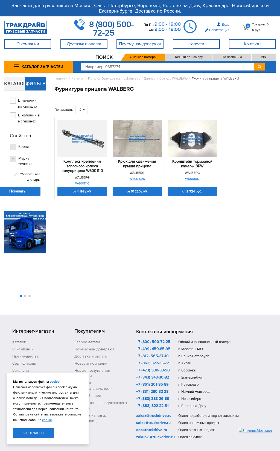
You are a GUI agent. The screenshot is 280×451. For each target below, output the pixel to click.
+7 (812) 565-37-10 (152, 356)
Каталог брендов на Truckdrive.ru (114, 78)
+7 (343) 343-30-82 (152, 377)
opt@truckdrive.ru (151, 430)
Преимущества (25, 356)
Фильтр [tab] (36, 83)
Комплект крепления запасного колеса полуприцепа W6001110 (82, 166)
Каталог (77, 78)
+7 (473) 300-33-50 (153, 370)
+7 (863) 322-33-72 (152, 363)
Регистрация (219, 30)
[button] (21, 296)
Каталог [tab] (14, 83)
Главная (61, 78)
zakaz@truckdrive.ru (153, 416)
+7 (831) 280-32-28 (152, 392)
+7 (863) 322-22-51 (152, 406)
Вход (225, 24)
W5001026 (137, 179)
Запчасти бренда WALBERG (166, 78)
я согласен (34, 433)
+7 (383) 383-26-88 (152, 399)
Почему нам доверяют (94, 349)
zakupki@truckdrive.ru (155, 437)
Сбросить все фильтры (30, 177)
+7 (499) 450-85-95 (153, 349)
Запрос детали (87, 342)
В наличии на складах (27, 103)
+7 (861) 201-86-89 (152, 384)
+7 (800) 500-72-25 (153, 342)
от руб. (82, 191)
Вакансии (20, 370)
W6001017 (192, 179)
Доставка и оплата (90, 356)
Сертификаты (24, 363)
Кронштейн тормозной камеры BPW (192, 163)
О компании (23, 349)
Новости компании (90, 363)
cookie (55, 382)
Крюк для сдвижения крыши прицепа (137, 163)
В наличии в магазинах (29, 118)
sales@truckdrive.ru (153, 423)
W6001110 (82, 183)
